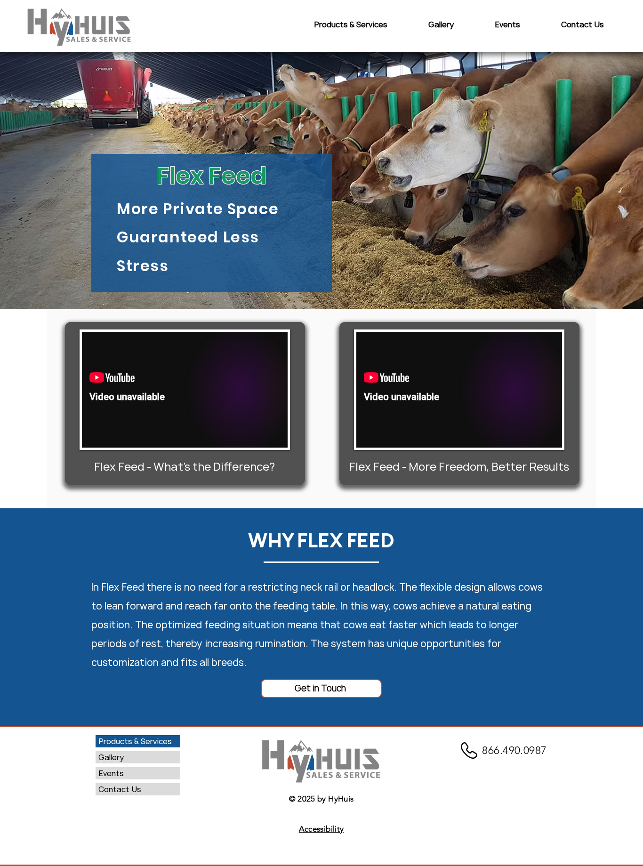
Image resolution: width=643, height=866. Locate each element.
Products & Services (135, 741)
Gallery (111, 757)
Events (111, 773)
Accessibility (321, 829)
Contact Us (119, 789)
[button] (350, 24)
